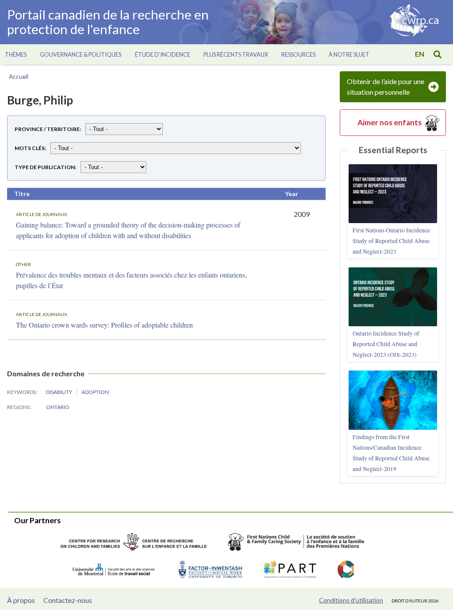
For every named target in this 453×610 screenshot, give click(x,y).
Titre (22, 193)
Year (291, 193)
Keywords (22, 392)
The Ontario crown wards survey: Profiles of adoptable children (104, 324)
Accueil (18, 76)
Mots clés (30, 148)
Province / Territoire (47, 129)
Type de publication (45, 167)
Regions (19, 407)
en (419, 54)
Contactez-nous (67, 600)
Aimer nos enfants (389, 122)
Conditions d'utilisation (351, 600)
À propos (21, 600)
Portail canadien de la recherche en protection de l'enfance (108, 22)
